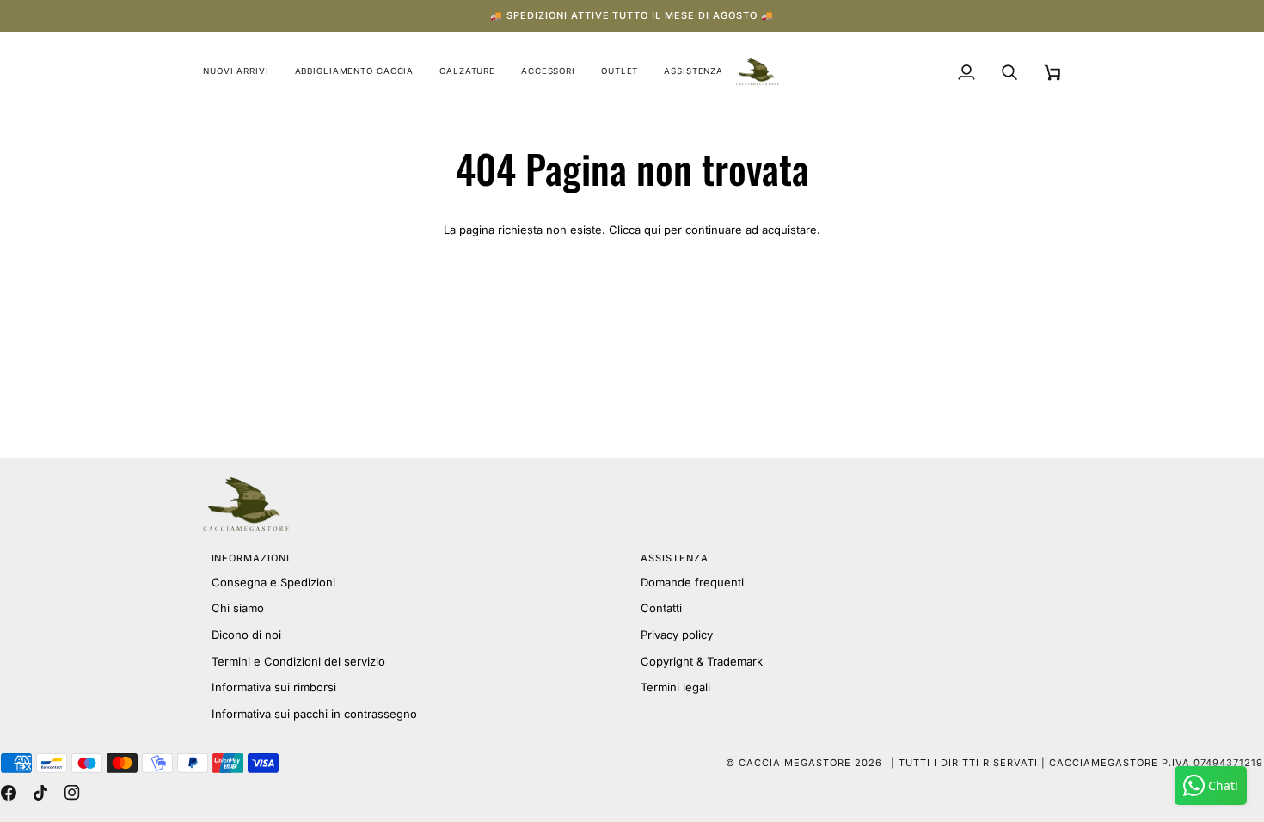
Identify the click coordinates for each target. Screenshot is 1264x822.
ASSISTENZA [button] (675, 558)
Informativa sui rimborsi (274, 687)
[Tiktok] (40, 793)
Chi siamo (238, 608)
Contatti (661, 608)
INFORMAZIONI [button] (251, 558)
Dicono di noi (246, 634)
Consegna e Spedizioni (273, 582)
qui (652, 229)
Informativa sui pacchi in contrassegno (314, 714)
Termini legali (675, 687)
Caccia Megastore (795, 763)
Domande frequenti (692, 582)
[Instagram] (72, 793)
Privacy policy (677, 634)
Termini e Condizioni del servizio (298, 661)
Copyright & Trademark (702, 661)
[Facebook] (8, 793)
